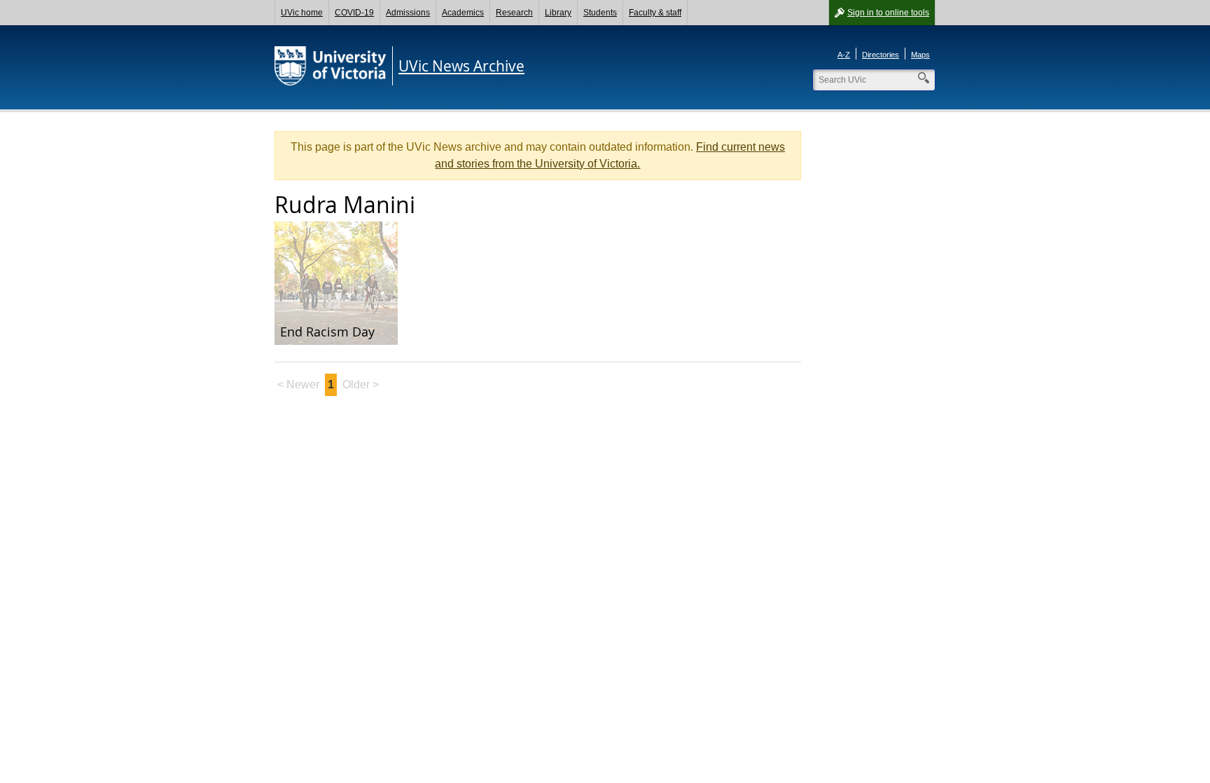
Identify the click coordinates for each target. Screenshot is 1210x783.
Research (514, 13)
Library (558, 13)
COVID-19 (354, 13)
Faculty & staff (655, 13)
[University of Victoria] (330, 66)
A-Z (843, 54)
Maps (920, 54)
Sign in (888, 13)
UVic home (302, 13)
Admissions (408, 13)
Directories (880, 54)
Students (600, 13)
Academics (463, 13)
